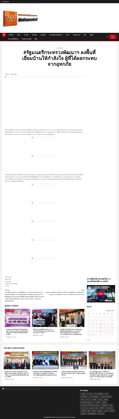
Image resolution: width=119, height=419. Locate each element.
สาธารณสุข (84, 408)
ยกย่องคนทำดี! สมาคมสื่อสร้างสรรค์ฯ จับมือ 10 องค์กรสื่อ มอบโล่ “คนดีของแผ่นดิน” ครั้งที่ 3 (74, 373)
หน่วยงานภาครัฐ (26, 39)
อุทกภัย (94, 410)
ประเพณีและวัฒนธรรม (55, 35)
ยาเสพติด (97, 402)
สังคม (18, 35)
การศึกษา (11, 35)
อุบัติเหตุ (100, 410)
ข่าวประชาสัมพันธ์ (93, 396)
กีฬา (85, 35)
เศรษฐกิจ (83, 413)
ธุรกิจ (100, 399)
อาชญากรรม (76, 35)
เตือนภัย (112, 410)
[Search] (107, 36)
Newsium (64, 417)
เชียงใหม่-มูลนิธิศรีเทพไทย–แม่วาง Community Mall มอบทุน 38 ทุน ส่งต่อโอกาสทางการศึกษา (44, 331)
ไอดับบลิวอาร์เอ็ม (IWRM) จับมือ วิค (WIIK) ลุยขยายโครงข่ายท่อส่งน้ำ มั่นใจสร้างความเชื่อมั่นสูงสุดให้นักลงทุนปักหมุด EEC (45, 373)
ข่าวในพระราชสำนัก (106, 396)
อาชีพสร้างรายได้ (85, 410)
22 (112, 327)
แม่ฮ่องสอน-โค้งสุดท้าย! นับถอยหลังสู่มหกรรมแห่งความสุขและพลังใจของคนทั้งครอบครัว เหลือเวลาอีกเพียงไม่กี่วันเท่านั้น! (17, 332)
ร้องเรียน (34, 35)
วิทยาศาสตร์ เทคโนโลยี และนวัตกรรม (90, 405)
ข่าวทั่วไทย (7, 353)
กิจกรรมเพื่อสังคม (13, 39)
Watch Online (113, 36)
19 (100, 327)
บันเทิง (91, 35)
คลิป (36, 39)
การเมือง (90, 393)
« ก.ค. (88, 339)
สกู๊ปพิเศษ (104, 405)
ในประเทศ (101, 413)
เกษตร (67, 35)
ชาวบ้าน (26, 35)
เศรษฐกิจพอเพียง (92, 413)
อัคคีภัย (102, 408)
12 (100, 324)
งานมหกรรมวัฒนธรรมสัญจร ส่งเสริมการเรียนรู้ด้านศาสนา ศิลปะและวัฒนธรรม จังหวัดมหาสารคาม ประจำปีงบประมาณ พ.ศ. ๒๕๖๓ (64, 292)
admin (8, 74)
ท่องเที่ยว (43, 35)
